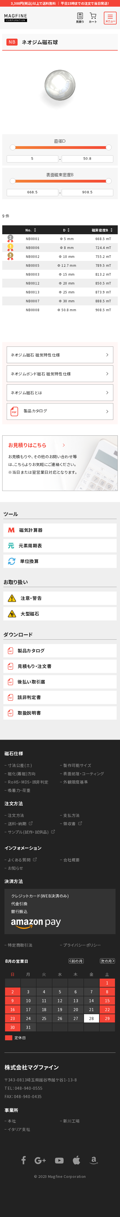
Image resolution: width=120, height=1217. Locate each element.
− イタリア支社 (17, 1129)
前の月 (77, 961)
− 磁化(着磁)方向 (20, 773)
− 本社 (10, 1121)
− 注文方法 (14, 815)
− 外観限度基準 (74, 782)
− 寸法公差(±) (18, 765)
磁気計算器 (31, 530)
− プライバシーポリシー (80, 945)
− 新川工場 (70, 1121)
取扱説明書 (29, 712)
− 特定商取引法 (18, 945)
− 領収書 (68, 823)
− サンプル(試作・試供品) (26, 832)
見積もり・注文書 (35, 666)
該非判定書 (29, 697)
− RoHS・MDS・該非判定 (26, 782)
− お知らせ (13, 868)
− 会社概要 (70, 859)
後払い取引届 (31, 681)
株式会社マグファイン (31, 1067)
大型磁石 (30, 613)
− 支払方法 (70, 815)
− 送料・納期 (15, 823)
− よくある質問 (17, 859)
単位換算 (29, 561)
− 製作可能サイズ (75, 765)
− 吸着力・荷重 (17, 790)
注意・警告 (31, 598)
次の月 (106, 961)
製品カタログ (31, 650)
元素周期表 (30, 545)
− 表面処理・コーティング (82, 773)
